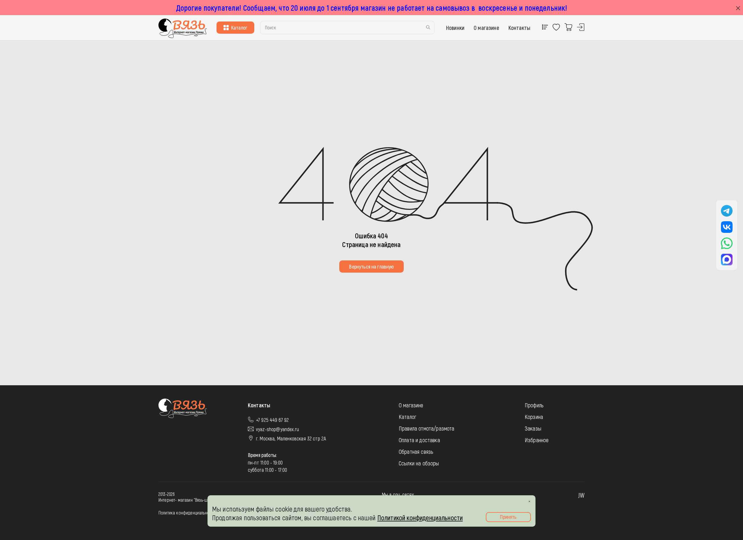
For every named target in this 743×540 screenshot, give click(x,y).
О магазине (486, 27)
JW (581, 495)
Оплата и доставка (419, 439)
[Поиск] (428, 27)
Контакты (519, 27)
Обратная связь (416, 451)
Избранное (537, 439)
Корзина (534, 416)
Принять (508, 517)
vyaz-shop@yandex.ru (277, 429)
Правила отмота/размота (427, 428)
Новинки (455, 27)
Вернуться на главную (371, 266)
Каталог (239, 27)
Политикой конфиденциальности (420, 517)
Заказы (533, 428)
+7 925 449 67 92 (272, 420)
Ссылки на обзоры (419, 463)
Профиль (534, 405)
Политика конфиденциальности (186, 512)
